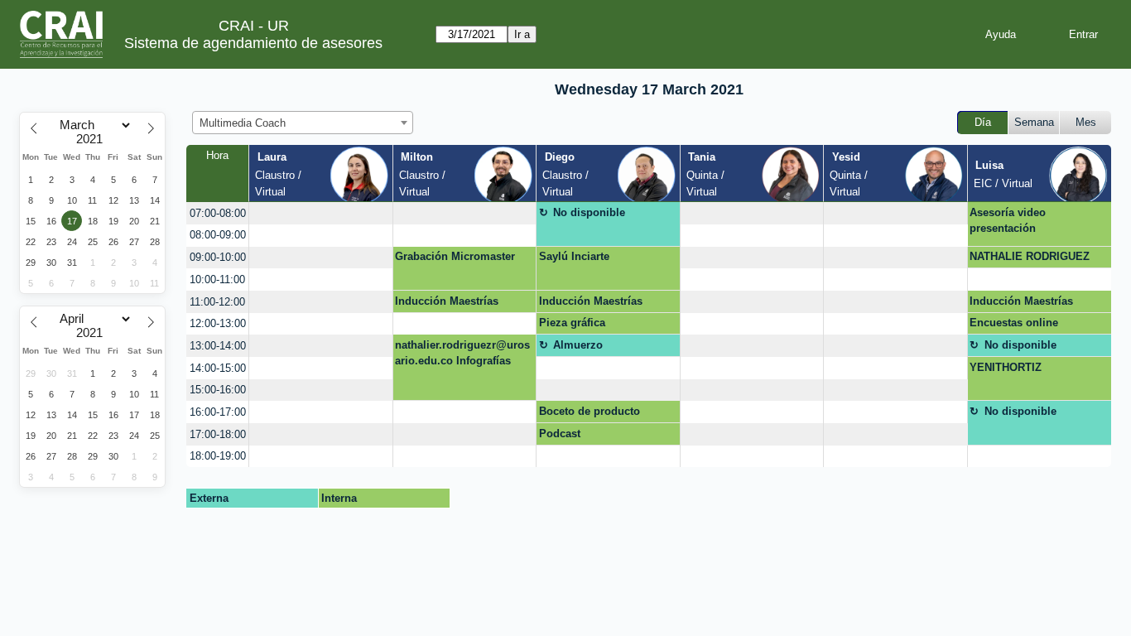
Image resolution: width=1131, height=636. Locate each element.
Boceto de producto (589, 411)
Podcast (559, 433)
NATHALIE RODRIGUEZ (1030, 256)
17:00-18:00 (218, 434)
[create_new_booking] (320, 213)
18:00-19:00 (218, 456)
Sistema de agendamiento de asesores (253, 43)
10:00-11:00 (217, 279)
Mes (1086, 122)
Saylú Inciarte (574, 256)
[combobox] (302, 122)
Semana (1034, 122)
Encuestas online (1014, 322)
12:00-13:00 (218, 323)
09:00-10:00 (218, 257)
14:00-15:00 (218, 368)
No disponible (589, 212)
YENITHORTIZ (1006, 367)
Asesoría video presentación (1008, 220)
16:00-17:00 (218, 412)
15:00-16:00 (218, 389)
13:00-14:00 (218, 346)
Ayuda (1000, 34)
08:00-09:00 (218, 235)
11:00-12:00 (217, 302)
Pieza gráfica (572, 322)
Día (983, 122)
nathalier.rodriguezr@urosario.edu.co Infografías (462, 353)
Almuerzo (578, 345)
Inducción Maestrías (446, 301)
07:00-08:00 (218, 213)
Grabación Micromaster (455, 256)
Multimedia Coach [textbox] (243, 123)
